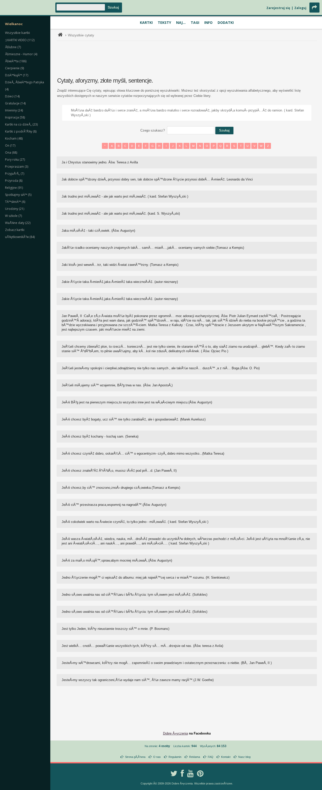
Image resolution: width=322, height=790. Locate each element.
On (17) (10, 145)
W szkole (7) (13, 216)
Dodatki (226, 22)
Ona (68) (11, 152)
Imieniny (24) (14, 110)
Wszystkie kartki (17, 32)
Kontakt (225, 756)
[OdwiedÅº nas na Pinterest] (200, 773)
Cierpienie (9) (14, 68)
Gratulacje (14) (15, 103)
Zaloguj (300, 8)
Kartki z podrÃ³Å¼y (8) (20, 131)
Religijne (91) (14, 188)
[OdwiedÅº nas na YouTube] (190, 773)
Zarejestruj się (278, 8)
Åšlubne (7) (13, 47)
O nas (157, 756)
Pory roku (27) (15, 159)
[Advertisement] (186, 58)
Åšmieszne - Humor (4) (21, 54)
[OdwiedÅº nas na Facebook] (182, 773)
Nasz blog (244, 756)
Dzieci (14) (12, 96)
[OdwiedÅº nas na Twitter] (174, 773)
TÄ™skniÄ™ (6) (15, 202)
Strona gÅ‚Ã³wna (135, 756)
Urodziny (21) (14, 209)
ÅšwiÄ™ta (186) (15, 61)
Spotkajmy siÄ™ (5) (18, 195)
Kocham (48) (14, 138)
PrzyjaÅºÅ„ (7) (14, 173)
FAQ (210, 756)
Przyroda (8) (13, 180)
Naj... (181, 22)
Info (208, 22)
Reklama (194, 756)
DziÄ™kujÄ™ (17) (16, 75)
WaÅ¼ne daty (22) (17, 223)
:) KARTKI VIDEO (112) (19, 40)
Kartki (146, 22)
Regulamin (175, 756)
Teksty (164, 22)
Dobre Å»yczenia (175, 733)
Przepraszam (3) (16, 166)
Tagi (195, 22)
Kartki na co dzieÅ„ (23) (21, 124)
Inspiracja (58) (15, 117)
